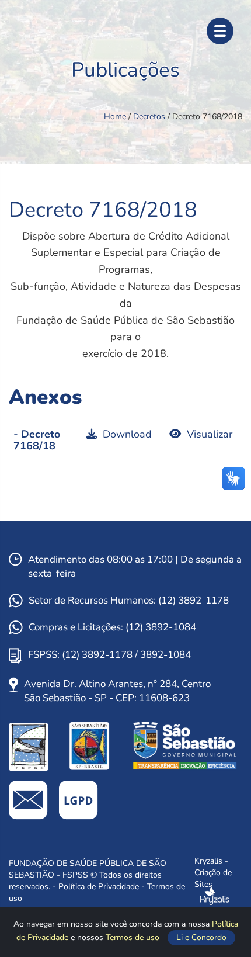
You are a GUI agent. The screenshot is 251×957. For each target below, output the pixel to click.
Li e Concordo (201, 937)
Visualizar (208, 434)
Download (126, 434)
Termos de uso (134, 937)
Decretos (150, 116)
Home (116, 116)
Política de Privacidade (99, 886)
